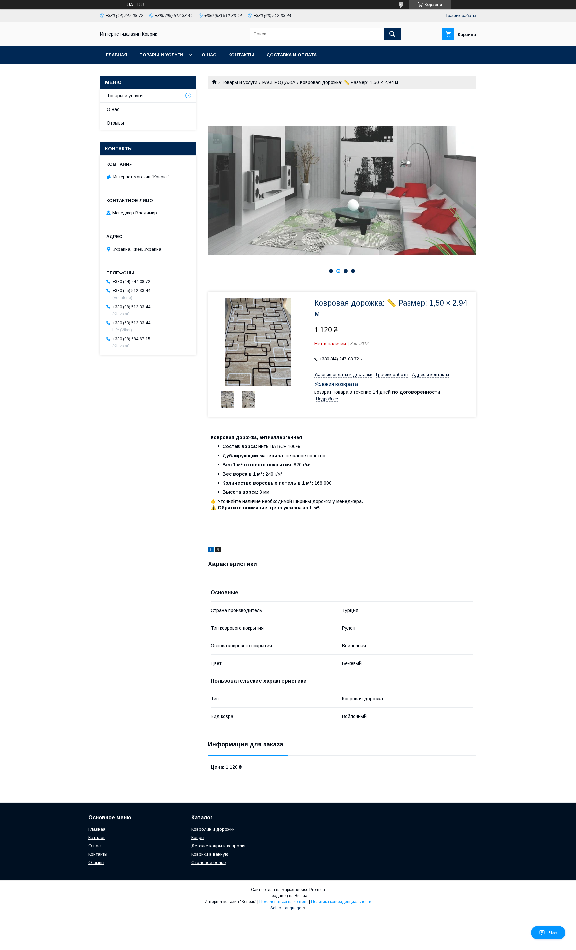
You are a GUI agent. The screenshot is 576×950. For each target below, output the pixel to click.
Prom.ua (317, 889)
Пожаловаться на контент (283, 901)
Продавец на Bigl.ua (288, 895)
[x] (218, 550)
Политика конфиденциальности (341, 901)
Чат (553, 932)
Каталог (96, 837)
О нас (209, 54)
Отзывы (115, 123)
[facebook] (211, 550)
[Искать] (392, 34)
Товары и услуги (161, 54)
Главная (116, 54)
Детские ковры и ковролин (219, 845)
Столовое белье (208, 862)
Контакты (241, 54)
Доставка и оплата (291, 54)
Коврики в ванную (209, 854)
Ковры (197, 837)
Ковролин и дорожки (213, 829)
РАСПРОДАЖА (278, 82)
